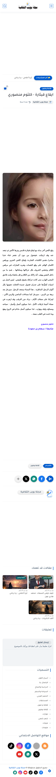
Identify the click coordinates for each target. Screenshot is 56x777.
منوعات (45, 728)
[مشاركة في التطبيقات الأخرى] (18, 479)
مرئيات (46, 723)
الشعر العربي (43, 696)
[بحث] (5, 6)
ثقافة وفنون (46, 89)
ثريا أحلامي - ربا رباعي (23, 78)
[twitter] (36, 754)
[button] (41, 479)
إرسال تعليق (43, 643)
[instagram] (19, 746)
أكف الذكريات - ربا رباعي (43, 619)
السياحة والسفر (42, 692)
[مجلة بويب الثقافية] (28, 6)
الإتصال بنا (44, 683)
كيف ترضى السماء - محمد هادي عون (42, 595)
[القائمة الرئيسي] (51, 6)
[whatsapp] (28, 754)
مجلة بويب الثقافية (40, 102)
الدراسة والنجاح (42, 687)
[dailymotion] (36, 746)
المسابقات (44, 701)
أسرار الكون (43, 678)
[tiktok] (11, 746)
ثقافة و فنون (43, 705)
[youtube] (19, 754)
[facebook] (28, 746)
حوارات (45, 714)
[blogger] (45, 746)
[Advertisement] (28, 44)
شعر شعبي (43, 719)
